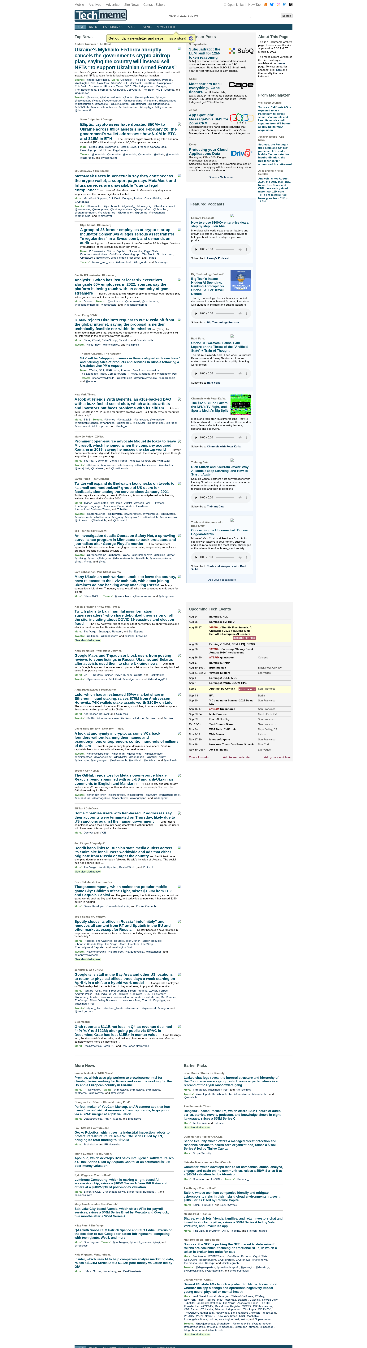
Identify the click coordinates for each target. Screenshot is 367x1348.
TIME (87, 419)
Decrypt (161, 86)
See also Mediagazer (88, 640)
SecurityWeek (228, 1204)
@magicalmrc (135, 794)
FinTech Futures (257, 1230)
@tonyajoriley (111, 344)
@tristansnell (153, 951)
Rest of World (127, 867)
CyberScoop (109, 340)
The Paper (249, 1309)
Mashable (253, 1315)
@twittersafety (132, 513)
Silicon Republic (116, 251)
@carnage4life (101, 797)
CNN (94, 315)
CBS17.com (191, 1309)
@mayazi (161, 97)
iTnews (132, 373)
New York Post (131, 1000)
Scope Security (202, 1153)
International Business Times (92, 509)
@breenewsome (96, 554)
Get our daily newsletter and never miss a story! (147, 38)
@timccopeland (132, 100)
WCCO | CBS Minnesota (257, 1306)
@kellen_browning (136, 635)
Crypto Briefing (153, 198)
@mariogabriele (144, 97)
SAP (101, 370)
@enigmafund (142, 209)
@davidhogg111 (157, 679)
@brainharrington (85, 212)
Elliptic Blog (96, 146)
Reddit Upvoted (107, 867)
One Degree (91, 1242)
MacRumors (168, 997)
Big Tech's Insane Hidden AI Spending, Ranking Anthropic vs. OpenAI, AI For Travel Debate (208, 286)
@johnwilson (157, 419)
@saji (156, 1242)
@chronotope (116, 794)
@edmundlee (155, 422)
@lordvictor (120, 756)
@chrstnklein (124, 377)
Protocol (167, 79)
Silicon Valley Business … (105, 1000)
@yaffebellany (102, 756)
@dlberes (81, 1092)
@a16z (90, 718)
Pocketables (157, 674)
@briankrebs (224, 1094)
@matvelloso (166, 465)
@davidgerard (106, 212)
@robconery (125, 465)
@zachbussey (109, 635)
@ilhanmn (114, 554)
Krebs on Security (213, 1073)
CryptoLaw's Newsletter (94, 257)
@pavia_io (247, 1267)
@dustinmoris (119, 468)
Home (80, 26)
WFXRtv (189, 1315)
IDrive (192, 144)
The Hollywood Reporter (89, 947)
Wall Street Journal (109, 571)
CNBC (98, 969)
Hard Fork (213, 382)
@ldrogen (172, 422)
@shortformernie (169, 794)
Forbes (138, 198)
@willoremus (150, 513)
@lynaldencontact (164, 206)
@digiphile (132, 344)
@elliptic (159, 154)
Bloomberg (104, 89)
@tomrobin (98, 154)
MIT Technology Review (90, 530)
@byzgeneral (157, 212)
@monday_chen (96, 794)
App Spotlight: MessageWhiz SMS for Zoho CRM (208, 119)
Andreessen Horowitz (97, 713)
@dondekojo (137, 756)
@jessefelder (134, 753)
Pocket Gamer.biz (147, 906)
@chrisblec (160, 209)
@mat (171, 554)
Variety (100, 916)
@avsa (95, 107)
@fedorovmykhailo (97, 79)
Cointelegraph (88, 150)
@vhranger (161, 262)
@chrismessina (169, 517)
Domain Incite (145, 340)
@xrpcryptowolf (239, 1270)
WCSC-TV (207, 1306)
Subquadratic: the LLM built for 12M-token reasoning (204, 53)
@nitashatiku (109, 157)
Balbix (196, 1204)
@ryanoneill (148, 1008)
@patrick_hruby (156, 756)
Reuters (125, 370)
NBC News (105, 1073)
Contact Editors (154, 4)
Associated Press (113, 506)
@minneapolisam (160, 558)
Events (147, 26)
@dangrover (166, 596)
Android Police (83, 993)
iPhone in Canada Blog (152, 146)
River (93, 26)
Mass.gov (223, 1296)
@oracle (91, 381)
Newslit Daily (270, 1299)
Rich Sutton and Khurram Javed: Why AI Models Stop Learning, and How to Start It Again (219, 470)
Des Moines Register (227, 1306)
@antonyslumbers (121, 209)
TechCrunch (100, 478)
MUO (102, 150)
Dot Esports (136, 631)
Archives (95, 4)
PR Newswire (97, 251)
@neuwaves (96, 1092)
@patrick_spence (140, 1242)
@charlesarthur (128, 107)
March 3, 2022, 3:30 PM (183, 15)
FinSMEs (216, 1179)
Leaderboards (112, 26)
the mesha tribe (193, 1262)
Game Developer (94, 906)
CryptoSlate (82, 201)
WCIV (199, 1315)
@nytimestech (83, 756)
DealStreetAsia (93, 1045)
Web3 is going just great (125, 257)
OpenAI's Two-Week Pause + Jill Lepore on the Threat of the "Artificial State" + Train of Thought (219, 346)
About (132, 26)
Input (119, 502)
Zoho (192, 109)
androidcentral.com (147, 997)
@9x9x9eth (82, 107)
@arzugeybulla (134, 951)
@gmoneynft (82, 215)
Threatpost (199, 1089)
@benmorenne (142, 596)
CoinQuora (133, 89)
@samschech (123, 596)
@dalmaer (97, 468)
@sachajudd (82, 426)
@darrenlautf (83, 110)
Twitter (88, 502)
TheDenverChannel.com (199, 1312)
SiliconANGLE (119, 82)
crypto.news (259, 1259)
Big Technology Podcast (223, 322)
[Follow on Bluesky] (272, 5)
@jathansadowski (110, 97)
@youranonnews (96, 679)
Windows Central (139, 460)
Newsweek (222, 1312)
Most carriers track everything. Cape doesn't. (205, 88)
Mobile (79, 4)
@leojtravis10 (133, 517)
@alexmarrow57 (96, 951)
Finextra (235, 1230)
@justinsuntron (84, 103)
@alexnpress (100, 426)
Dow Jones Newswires (146, 370)
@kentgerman (131, 679)
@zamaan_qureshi (246, 1326)
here (279, 69)
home (281, 63)
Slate (87, 340)
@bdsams (150, 100)
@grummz (141, 212)
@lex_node (140, 262)
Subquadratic (198, 44)
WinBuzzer (163, 460)
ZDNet (96, 340)
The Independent (143, 86)
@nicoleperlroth (205, 1094)
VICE (128, 86)
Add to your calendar (237, 757)
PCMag (259, 1296)
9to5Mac (230, 1299)
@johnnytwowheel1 (86, 954)
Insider (109, 674)
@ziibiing (159, 554)
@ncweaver (105, 215)
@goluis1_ (128, 206)
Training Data (215, 506)
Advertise (112, 4)
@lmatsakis (121, 1089)
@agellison (223, 1323)
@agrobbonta (192, 1330)
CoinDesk (126, 79)
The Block (104, 43)
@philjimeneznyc (142, 554)
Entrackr (219, 1123)
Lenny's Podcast (218, 258)
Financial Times (113, 86)
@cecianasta (115, 301)
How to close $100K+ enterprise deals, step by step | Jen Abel (220, 224)
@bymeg (109, 419)
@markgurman (84, 1011)
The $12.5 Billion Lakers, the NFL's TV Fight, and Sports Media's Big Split (209, 406)
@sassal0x (101, 103)
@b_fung (117, 517)
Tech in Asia (200, 1123)
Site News (131, 4)
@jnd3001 (139, 422)
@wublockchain (193, 1270)
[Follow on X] (290, 5)
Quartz (138, 674)
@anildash (135, 760)
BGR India (112, 370)
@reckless (81, 1245)
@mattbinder (138, 103)
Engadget (95, 506)
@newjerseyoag (205, 1323)
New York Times (85, 394)
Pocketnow (159, 993)
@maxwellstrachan (86, 422)
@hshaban (118, 753)
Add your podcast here (222, 579)
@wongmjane (138, 797)
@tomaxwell (132, 301)
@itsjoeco (161, 107)
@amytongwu (99, 760)
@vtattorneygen (261, 1323)
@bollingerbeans (158, 103)
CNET (149, 502)
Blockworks (95, 86)
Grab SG (109, 1045)
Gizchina (255, 1299)
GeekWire (102, 460)
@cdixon (126, 718)
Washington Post (85, 82)
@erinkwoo (141, 419)
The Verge (81, 506)
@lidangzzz (161, 797)
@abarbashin (167, 377)
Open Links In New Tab (244, 4)
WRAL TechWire (118, 993)
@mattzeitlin (124, 419)
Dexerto (88, 301)
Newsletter (166, 26)
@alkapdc (92, 635)
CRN (98, 990)
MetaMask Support (95, 198)
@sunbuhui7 (82, 797)
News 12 (210, 1315)
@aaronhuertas (95, 513)
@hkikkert (115, 679)
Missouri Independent (228, 1309)
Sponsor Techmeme (221, 177)
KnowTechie (191, 1306)
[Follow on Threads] (278, 5)
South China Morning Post (111, 1102)
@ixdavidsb (132, 1008)
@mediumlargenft (228, 1267)
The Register (112, 353)
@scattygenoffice (194, 1326)
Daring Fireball (118, 460)
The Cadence (104, 940)
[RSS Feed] (265, 5)
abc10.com (269, 1312)
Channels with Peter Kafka (224, 446)
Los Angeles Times (195, 1319)
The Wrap (147, 943)
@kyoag (212, 1326)
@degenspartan (112, 100)
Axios (244, 1319)
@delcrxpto (82, 760)
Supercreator (263, 1319)
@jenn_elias (93, 1008)
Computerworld (117, 373)
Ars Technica (243, 1089)
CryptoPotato (226, 1259)
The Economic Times (93, 373)
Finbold (152, 257)
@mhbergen (120, 1242)
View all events (199, 757)
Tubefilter (122, 509)
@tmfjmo (163, 1008)
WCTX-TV (264, 1309)
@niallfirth (142, 558)
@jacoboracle (112, 206)
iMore (122, 943)
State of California (242, 1296)
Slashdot (124, 340)
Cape (192, 78)
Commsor (199, 1179)
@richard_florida (113, 1008)
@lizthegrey (124, 422)
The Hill (146, 1000)
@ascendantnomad (87, 304)
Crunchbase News (114, 1191)
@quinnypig (144, 206)
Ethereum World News (93, 254)
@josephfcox (120, 797)
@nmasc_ (242, 1179)
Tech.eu (206, 1213)
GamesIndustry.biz (117, 906)
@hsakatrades (167, 100)
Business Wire (83, 1194)
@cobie (127, 97)
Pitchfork (133, 943)
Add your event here (277, 757)
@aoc (126, 554)
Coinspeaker (165, 82)
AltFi (225, 1230)
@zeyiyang (117, 1092)
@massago (226, 1326)
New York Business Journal (117, 997)
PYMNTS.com (123, 674)
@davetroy (262, 1267)
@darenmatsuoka (108, 718)
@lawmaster (82, 100)
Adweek (139, 502)
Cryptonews (82, 92)
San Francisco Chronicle (245, 1312)
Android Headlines (137, 506)
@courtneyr (93, 344)
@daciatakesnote (123, 558)
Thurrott (88, 460)
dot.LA (213, 1319)
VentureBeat (106, 882)
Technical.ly (91, 1144)
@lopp (96, 100)
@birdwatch (114, 513)
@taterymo (104, 558)
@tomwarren (108, 465)
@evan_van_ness (103, 262)
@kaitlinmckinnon (146, 465)
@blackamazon (154, 753)
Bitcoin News (128, 146)
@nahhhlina (107, 422)
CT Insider (207, 1309)
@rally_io (121, 426)
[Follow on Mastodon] (284, 5)
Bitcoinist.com (165, 254)
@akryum (151, 794)
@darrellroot (115, 951)
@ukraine (92, 97)
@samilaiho (191, 1097)
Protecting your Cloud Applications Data (208, 152)
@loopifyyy (146, 107)
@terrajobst (82, 468)
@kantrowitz (215, 1330)
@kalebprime (100, 209)
